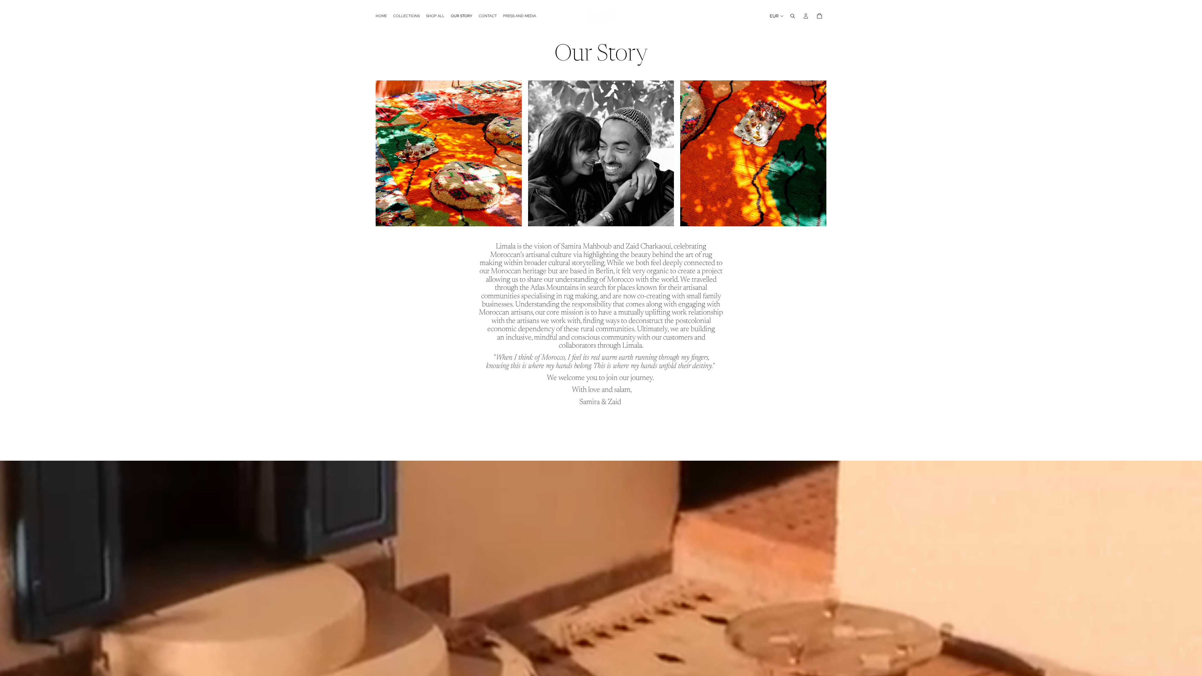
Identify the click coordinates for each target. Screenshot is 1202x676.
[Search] (792, 16)
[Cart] (819, 16)
